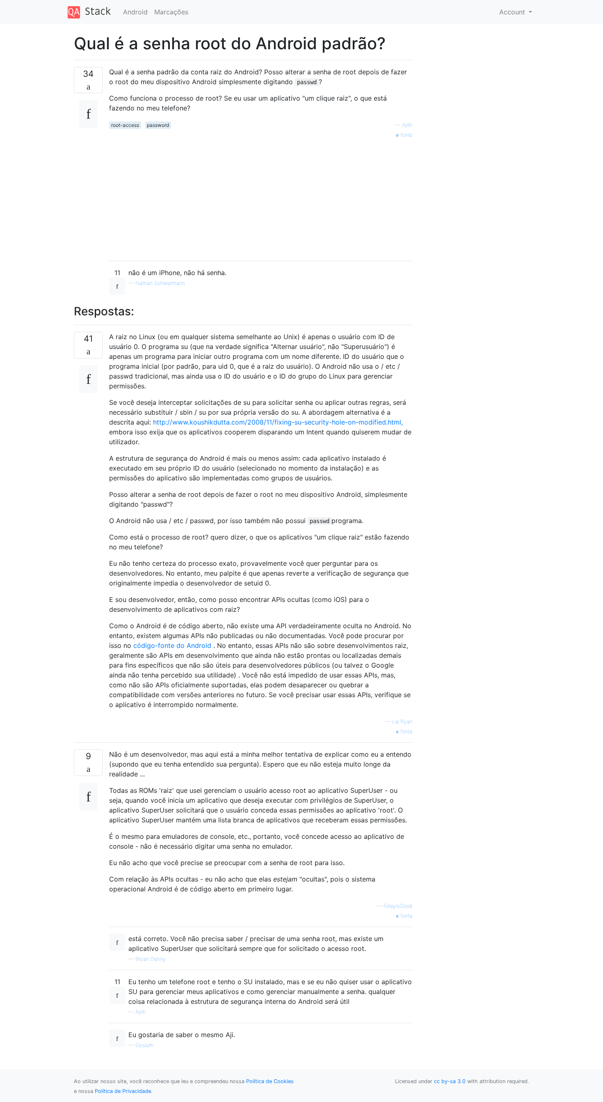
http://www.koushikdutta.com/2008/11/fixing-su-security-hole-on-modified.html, (278, 422)
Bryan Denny (150, 959)
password (158, 125)
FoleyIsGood (398, 906)
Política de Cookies (270, 1081)
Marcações (171, 12)
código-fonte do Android (172, 645)
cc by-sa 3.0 (450, 1081)
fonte (405, 135)
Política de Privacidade (123, 1091)
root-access (125, 125)
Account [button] (513, 12)
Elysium (144, 1045)
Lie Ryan (402, 722)
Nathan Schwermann (160, 283)
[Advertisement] (260, 196)
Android (135, 12)
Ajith (407, 125)
